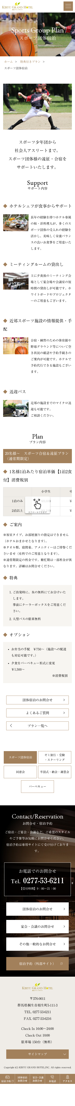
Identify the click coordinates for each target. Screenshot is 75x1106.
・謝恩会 (54, 772)
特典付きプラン (30, 61)
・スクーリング (54, 757)
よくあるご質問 (37, 713)
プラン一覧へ (38, 726)
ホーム (8, 61)
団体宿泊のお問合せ (37, 700)
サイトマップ (37, 1054)
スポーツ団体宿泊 (20, 757)
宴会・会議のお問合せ (37, 926)
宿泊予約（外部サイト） (37, 963)
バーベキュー (37, 786)
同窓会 (20, 772)
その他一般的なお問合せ (37, 944)
